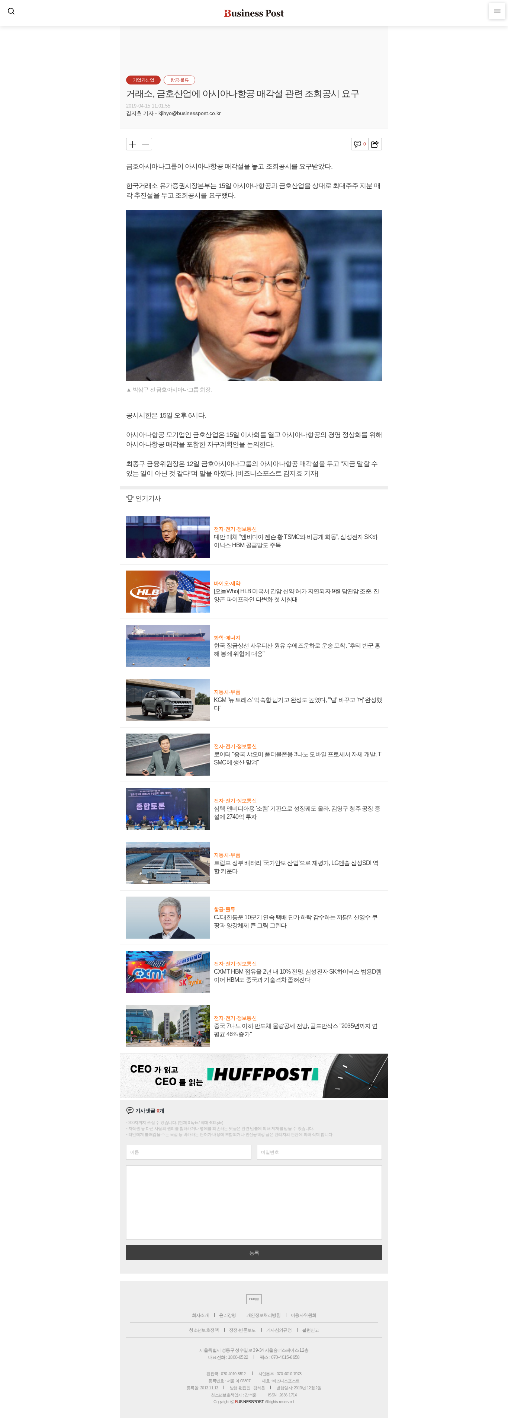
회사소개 (200, 1315)
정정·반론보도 (242, 1330)
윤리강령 (227, 1315)
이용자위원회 (303, 1315)
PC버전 (253, 1299)
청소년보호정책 (204, 1330)
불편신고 (310, 1330)
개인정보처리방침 (263, 1315)
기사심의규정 (279, 1330)
